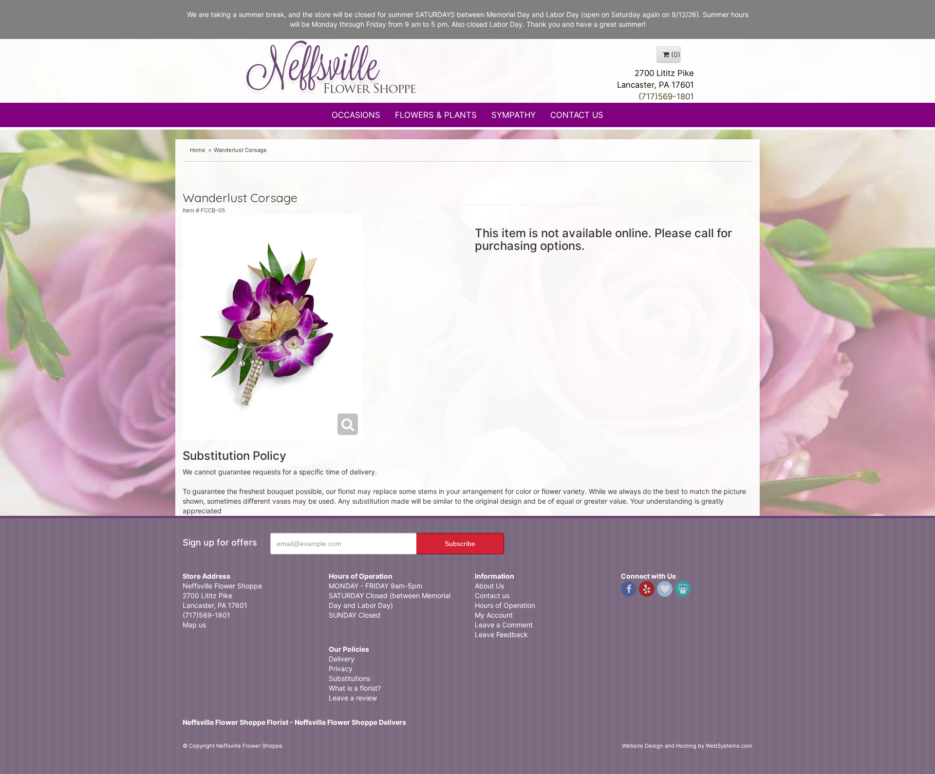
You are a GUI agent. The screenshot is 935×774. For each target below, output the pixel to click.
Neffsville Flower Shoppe (331, 66)
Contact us (492, 595)
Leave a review (353, 698)
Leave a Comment (504, 625)
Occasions (356, 115)
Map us (194, 625)
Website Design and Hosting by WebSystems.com (687, 745)
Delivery (342, 659)
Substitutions (349, 678)
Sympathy (513, 115)
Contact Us (576, 115)
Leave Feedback (501, 634)
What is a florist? (355, 688)
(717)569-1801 (666, 96)
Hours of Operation (505, 605)
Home (198, 150)
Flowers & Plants (436, 115)
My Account (494, 615)
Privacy (341, 668)
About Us (489, 586)
